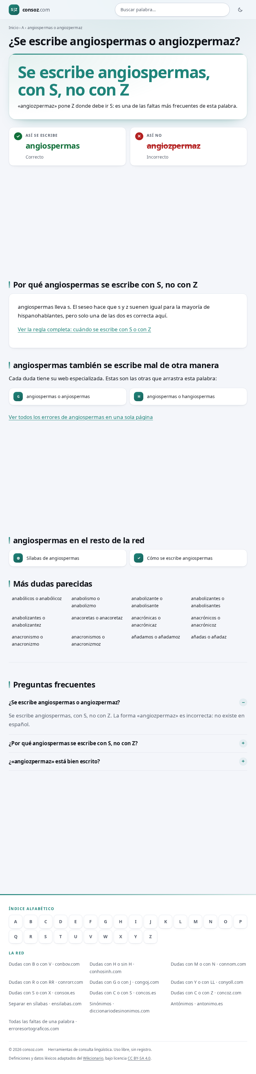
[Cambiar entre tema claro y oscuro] (240, 10)
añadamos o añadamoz (155, 637)
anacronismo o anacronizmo (27, 640)
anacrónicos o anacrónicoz (205, 621)
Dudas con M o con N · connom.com (208, 964)
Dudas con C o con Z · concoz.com (206, 993)
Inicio (13, 27)
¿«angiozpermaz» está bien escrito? (54, 761)
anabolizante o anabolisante (146, 601)
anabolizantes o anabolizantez (28, 621)
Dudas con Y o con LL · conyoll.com (207, 982)
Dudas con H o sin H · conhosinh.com (112, 967)
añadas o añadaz (209, 637)
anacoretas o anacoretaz (97, 618)
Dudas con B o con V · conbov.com (44, 964)
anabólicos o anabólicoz (37, 598)
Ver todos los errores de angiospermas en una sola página (81, 417)
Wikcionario (93, 1058)
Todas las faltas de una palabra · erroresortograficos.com (43, 1025)
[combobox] (172, 10)
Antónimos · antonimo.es (197, 1004)
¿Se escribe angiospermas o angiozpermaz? (64, 702)
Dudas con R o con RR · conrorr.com (46, 982)
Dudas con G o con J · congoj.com (124, 982)
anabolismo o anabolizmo (85, 601)
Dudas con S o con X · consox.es (42, 993)
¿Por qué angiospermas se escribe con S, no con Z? (73, 743)
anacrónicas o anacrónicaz (145, 621)
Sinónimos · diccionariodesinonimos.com (120, 1007)
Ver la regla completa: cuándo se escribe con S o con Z (84, 329)
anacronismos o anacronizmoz (88, 640)
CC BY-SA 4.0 (139, 1058)
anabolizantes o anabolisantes (207, 601)
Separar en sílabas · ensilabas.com (45, 1004)
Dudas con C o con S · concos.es (123, 993)
